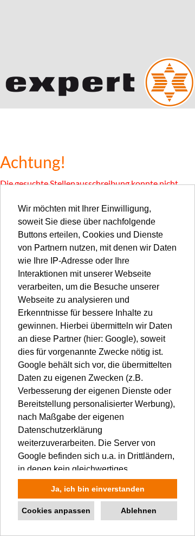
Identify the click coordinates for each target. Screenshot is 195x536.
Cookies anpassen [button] (56, 510)
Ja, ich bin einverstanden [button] (98, 488)
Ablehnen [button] (139, 510)
